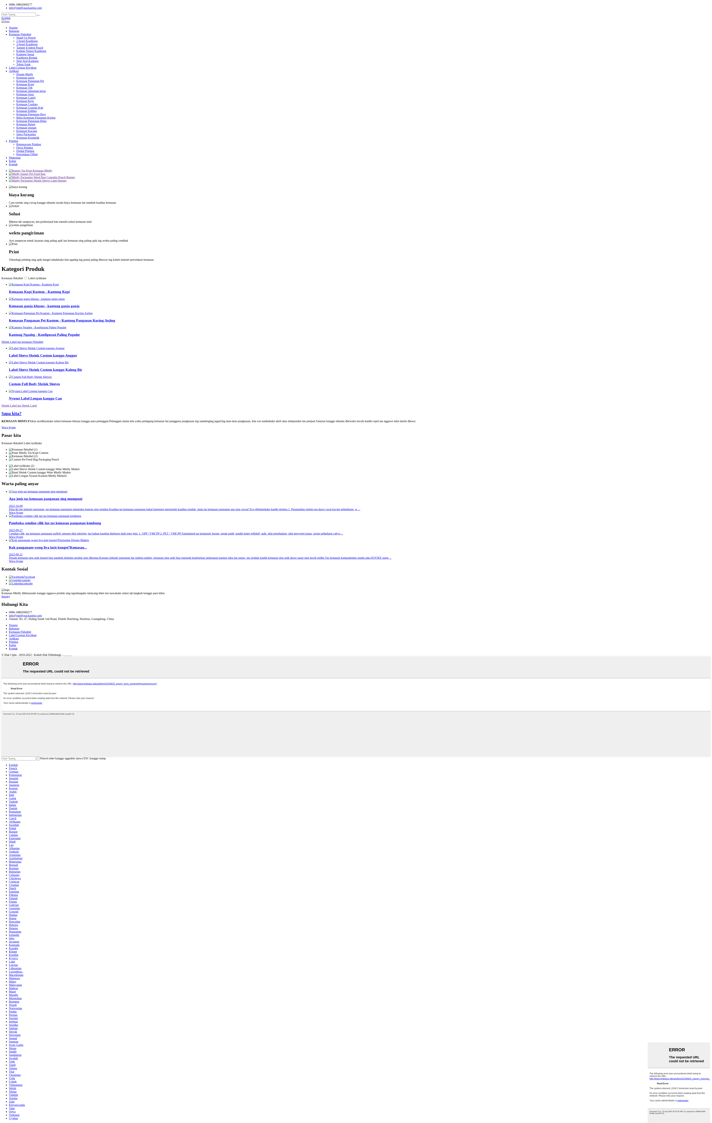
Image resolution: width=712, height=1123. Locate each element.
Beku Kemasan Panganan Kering (35, 117)
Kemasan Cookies (27, 104)
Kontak (13, 164)
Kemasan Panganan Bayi (31, 114)
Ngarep (13, 27)
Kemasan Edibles (26, 111)
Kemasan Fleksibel (20, 34)
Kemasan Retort (25, 124)
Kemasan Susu (25, 94)
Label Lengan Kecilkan (23, 67)
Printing (13, 141)
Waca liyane (8, 427)
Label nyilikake (37, 278)
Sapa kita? (11, 413)
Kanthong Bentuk (26, 57)
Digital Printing (25, 151)
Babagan (14, 31)
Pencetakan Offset (27, 154)
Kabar (12, 161)
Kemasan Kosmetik (27, 137)
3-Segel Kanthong (27, 44)
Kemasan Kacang (26, 131)
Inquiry (5, 596)
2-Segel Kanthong (27, 41)
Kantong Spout (25, 54)
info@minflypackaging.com (25, 615)
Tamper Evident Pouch (29, 47)
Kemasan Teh (24, 87)
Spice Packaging (26, 134)
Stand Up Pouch (26, 37)
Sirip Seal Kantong (27, 61)
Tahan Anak (23, 64)
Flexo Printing (24, 147)
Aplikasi (14, 71)
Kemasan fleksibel (12, 278)
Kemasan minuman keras (31, 91)
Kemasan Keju (25, 101)
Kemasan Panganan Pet (30, 81)
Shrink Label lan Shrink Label (19, 405)
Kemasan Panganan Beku (31, 121)
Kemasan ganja (25, 77)
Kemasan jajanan (26, 127)
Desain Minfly (24, 74)
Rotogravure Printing (28, 144)
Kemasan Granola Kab (29, 107)
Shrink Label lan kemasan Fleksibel (22, 341)
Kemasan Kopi (25, 84)
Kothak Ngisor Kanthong (31, 51)
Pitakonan (15, 157)
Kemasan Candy (26, 97)
